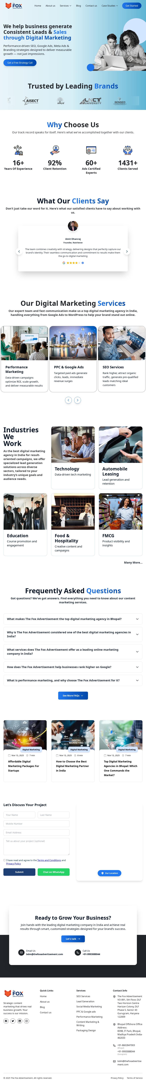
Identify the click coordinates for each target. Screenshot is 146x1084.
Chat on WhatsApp (53, 872)
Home (38, 5)
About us (50, 5)
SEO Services (83, 996)
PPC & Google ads (86, 1011)
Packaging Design (86, 1030)
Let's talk (71, 938)
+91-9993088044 (126, 1052)
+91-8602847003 (126, 1046)
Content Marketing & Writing (87, 1023)
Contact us (91, 5)
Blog (78, 5)
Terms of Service (135, 1078)
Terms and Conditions (49, 860)
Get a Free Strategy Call (20, 62)
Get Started (132, 5)
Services (64, 5)
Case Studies (108, 5)
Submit (19, 872)
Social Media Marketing (89, 1006)
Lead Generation (85, 1001)
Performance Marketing (89, 1016)
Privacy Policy (13, 863)
